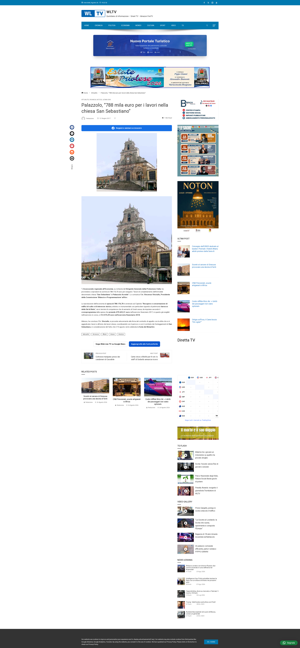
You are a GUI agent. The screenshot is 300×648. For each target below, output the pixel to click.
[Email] (72, 158)
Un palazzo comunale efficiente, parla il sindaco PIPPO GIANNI (205, 549)
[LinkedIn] (72, 140)
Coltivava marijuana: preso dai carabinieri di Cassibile (108, 357)
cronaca (96, 334)
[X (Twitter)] (208, 2)
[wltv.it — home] (93, 13)
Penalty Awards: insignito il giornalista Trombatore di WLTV (206, 491)
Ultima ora (107, 99)
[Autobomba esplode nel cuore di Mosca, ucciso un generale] (181, 614)
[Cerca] (207, 25)
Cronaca (92, 99)
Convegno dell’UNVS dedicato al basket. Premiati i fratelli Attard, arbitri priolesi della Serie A (205, 248)
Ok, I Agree (211, 642)
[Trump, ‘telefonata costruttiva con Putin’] (181, 605)
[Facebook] (204, 2)
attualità (86, 334)
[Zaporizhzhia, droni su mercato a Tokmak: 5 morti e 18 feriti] (181, 594)
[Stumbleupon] (72, 152)
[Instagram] (212, 2)
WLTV (111, 12)
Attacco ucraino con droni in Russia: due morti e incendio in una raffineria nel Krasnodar (200, 567)
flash (105, 334)
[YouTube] (216, 2)
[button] (289, 642)
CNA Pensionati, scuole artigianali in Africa (127, 400)
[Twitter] (72, 133)
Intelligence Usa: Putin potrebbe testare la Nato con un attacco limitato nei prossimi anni (201, 580)
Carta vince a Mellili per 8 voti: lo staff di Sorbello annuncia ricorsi (144, 357)
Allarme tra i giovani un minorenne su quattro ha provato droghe (205, 455)
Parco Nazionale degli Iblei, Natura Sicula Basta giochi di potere (206, 479)
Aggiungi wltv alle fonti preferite (144, 344)
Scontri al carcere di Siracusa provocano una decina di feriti (95, 397)
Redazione (90, 118)
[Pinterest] (72, 146)
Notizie (99, 99)
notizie (121, 334)
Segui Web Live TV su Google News (110, 344)
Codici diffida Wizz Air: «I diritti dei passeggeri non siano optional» (158, 401)
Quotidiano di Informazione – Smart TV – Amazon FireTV (129, 16)
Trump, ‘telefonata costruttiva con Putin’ (201, 602)
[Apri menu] (214, 25)
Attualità (85, 99)
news (113, 334)
